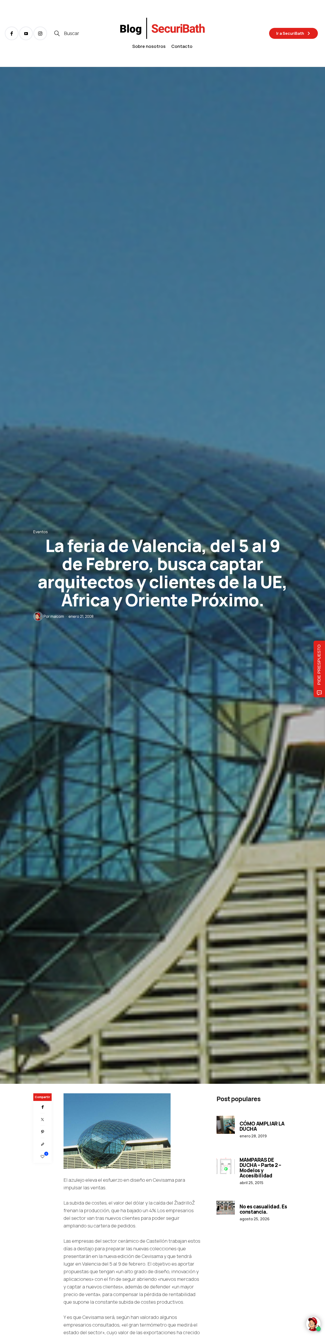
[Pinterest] (42, 1132)
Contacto (181, 46)
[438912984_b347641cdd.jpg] (117, 1130)
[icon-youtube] (26, 33)
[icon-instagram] (40, 33)
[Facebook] (42, 1107)
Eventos (40, 531)
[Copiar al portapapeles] (42, 1144)
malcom (57, 616)
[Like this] (42, 1156)
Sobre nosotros (149, 46)
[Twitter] (42, 1119)
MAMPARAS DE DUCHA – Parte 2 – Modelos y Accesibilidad (260, 1167)
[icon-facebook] (12, 33)
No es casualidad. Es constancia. (263, 1209)
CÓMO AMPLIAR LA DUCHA (262, 1126)
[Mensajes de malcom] (38, 616)
